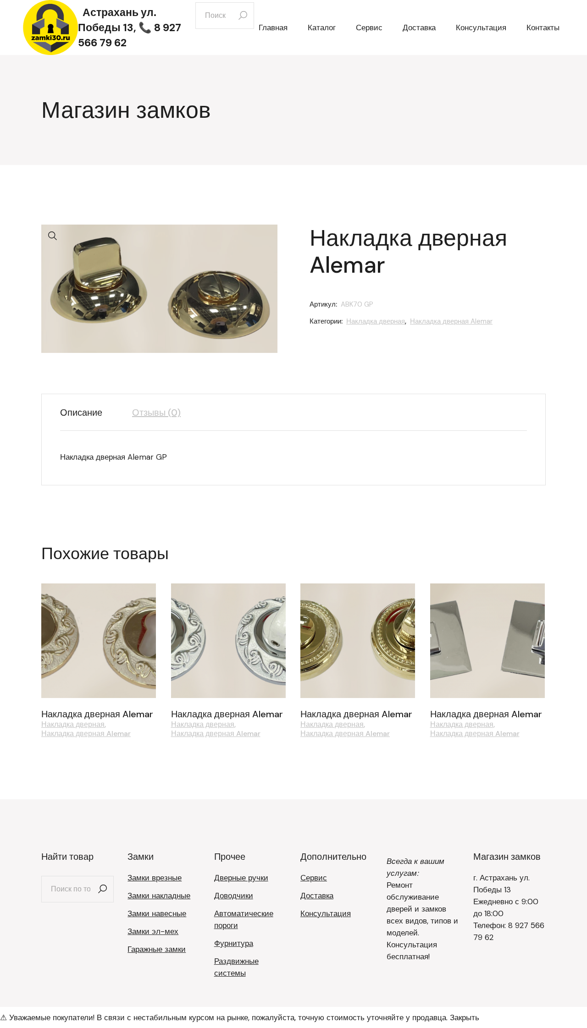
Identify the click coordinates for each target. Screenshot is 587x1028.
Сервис (313, 878)
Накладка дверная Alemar (451, 321)
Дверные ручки (241, 878)
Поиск (102, 889)
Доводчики (233, 896)
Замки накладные (158, 896)
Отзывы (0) (156, 412)
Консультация (325, 913)
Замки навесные (156, 913)
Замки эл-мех (152, 931)
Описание (81, 412)
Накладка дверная (375, 321)
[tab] (88, 412)
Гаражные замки (156, 949)
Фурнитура (233, 943)
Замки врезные (154, 878)
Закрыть (464, 1017)
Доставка (316, 896)
